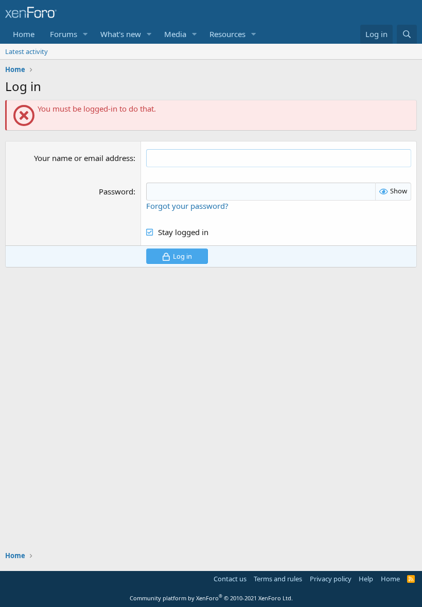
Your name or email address (83, 158)
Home (23, 34)
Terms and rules (278, 578)
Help (366, 578)
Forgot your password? (187, 206)
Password (116, 191)
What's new (120, 34)
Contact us (230, 578)
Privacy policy (330, 578)
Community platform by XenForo (211, 598)
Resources (227, 34)
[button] (85, 34)
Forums (63, 34)
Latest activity (26, 51)
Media (175, 34)
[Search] (407, 34)
